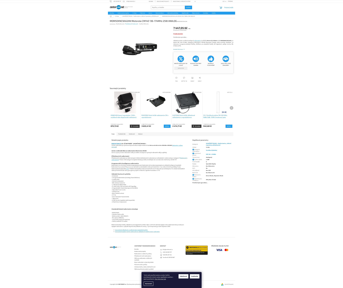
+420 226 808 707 (167, 252)
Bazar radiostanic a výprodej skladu (144, 262)
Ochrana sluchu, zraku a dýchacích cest (144, 267)
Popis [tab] (113, 134)
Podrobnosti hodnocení (131, 24)
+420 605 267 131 (167, 255)
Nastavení (148, 284)
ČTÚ (127, 169)
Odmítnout (183, 276)
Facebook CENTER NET (169, 257)
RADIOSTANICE (116, 144)
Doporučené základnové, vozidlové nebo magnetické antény (131, 230)
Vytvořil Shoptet (229, 284)
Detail (167, 126)
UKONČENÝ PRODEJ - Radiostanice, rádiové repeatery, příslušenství (218, 144)
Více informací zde (160, 279)
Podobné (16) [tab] (121, 134)
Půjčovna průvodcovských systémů (143, 269)
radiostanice (197, 41)
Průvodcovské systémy (140, 265)
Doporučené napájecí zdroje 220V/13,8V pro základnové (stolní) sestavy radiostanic (137, 232)
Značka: (143, 24)
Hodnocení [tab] (132, 134)
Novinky (151, 1)
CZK (223, 1)
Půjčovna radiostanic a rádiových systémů (143, 259)
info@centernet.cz (168, 249)
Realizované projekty (163, 1)
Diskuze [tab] (140, 134)
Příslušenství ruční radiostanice (142, 256)
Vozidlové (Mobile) (211, 150)
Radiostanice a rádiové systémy (181, 1)
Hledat (188, 7)
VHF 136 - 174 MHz (211, 154)
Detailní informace (178, 49)
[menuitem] (112, 13)
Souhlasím (194, 276)
